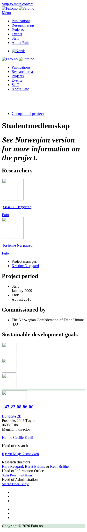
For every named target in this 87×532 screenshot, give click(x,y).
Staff (15, 38)
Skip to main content (17, 4)
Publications (21, 21)
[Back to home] (18, 8)
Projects (18, 30)
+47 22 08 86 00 (18, 406)
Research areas (23, 25)
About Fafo (20, 43)
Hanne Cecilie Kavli (17, 437)
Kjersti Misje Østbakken (20, 454)
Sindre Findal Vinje (15, 484)
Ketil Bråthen (60, 466)
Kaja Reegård (12, 466)
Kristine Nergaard (25, 266)
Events (17, 34)
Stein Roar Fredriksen (17, 475)
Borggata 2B (12, 416)
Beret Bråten (34, 466)
